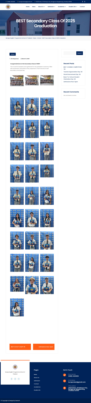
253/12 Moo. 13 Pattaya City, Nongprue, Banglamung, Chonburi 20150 (54, 1)
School (12, 54)
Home (27, 6)
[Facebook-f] (11, 379)
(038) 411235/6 (11, 1)
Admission (51, 6)
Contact (82, 6)
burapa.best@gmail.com (25, 1)
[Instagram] (15, 379)
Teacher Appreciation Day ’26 (73, 72)
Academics (61, 6)
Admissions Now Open (71, 82)
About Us (41, 6)
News (33, 6)
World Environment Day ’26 (72, 74)
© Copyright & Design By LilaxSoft (10, 400)
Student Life (72, 6)
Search (79, 53)
